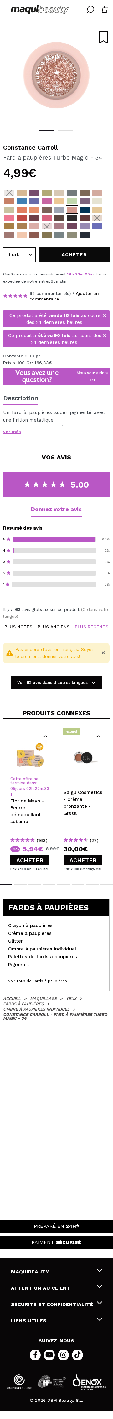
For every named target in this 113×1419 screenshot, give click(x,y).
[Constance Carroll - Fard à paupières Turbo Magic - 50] (47, 235)
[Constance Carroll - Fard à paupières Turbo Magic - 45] (85, 226)
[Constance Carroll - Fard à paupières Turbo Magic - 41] (34, 226)
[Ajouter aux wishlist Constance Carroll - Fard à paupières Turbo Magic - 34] (103, 37)
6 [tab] (78, 884)
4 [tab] (49, 884)
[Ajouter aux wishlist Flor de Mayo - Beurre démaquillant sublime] (29, 733)
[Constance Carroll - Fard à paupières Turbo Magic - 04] (47, 193)
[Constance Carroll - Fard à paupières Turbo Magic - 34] (72, 210)
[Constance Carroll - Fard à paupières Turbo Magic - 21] (22, 210)
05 (12, 788)
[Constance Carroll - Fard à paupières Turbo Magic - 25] (72, 218)
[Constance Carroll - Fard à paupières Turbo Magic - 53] (85, 235)
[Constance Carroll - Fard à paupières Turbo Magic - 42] (47, 226)
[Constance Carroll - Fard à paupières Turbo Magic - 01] (9, 193)
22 (37, 788)
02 (28, 788)
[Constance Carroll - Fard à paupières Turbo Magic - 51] (59, 235)
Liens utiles (28, 1321)
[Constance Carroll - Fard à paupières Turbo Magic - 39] (22, 226)
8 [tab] (106, 884)
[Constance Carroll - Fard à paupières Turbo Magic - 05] (59, 193)
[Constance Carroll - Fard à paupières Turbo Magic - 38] (9, 226)
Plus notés (18, 626)
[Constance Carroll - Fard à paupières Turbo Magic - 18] (85, 201)
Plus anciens (53, 626)
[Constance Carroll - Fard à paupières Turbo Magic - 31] (9, 218)
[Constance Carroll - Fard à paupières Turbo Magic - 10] (9, 201)
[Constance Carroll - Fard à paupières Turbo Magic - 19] (97, 201)
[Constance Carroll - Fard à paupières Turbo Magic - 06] (72, 193)
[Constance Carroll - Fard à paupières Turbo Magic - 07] (85, 193)
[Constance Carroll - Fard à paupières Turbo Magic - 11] (22, 201)
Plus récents (91, 626)
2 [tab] (65, 130)
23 (77, 274)
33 (46, 788)
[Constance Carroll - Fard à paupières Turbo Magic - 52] (72, 235)
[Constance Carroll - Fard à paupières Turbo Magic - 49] (34, 235)
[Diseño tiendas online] (89, 1381)
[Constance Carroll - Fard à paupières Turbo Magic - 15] (72, 201)
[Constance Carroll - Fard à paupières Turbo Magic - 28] (34, 218)
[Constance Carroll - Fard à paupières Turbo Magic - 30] (22, 218)
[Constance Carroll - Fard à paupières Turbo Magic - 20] (9, 210)
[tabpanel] (56, 75)
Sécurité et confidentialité (52, 1304)
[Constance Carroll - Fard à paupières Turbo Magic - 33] (85, 210)
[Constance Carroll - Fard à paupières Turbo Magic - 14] (59, 201)
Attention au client (40, 1288)
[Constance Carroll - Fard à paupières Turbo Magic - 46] (97, 226)
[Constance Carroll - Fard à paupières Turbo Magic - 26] (59, 218)
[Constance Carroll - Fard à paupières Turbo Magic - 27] (47, 218)
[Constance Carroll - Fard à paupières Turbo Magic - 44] (72, 226)
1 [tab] (46, 130)
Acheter (30, 860)
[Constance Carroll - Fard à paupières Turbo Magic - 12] (34, 201)
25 (87, 274)
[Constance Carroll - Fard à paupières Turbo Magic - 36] (85, 218)
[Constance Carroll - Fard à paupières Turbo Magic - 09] (97, 193)
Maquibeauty (30, 1272)
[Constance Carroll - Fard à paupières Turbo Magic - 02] (22, 193)
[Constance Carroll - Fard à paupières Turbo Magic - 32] (97, 210)
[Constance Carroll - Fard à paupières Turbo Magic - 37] (97, 218)
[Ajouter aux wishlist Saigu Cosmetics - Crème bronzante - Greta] (83, 733)
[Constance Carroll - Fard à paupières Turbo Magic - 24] (59, 210)
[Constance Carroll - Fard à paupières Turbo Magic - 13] (47, 201)
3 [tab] (34, 884)
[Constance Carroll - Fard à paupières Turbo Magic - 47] (9, 235)
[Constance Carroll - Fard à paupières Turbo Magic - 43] (59, 226)
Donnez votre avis (56, 509)
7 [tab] (92, 884)
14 (69, 274)
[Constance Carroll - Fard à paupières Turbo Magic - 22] (34, 210)
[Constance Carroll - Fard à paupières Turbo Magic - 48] (22, 235)
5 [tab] (63, 884)
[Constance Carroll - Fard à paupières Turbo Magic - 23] (47, 210)
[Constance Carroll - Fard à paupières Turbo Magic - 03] (34, 193)
